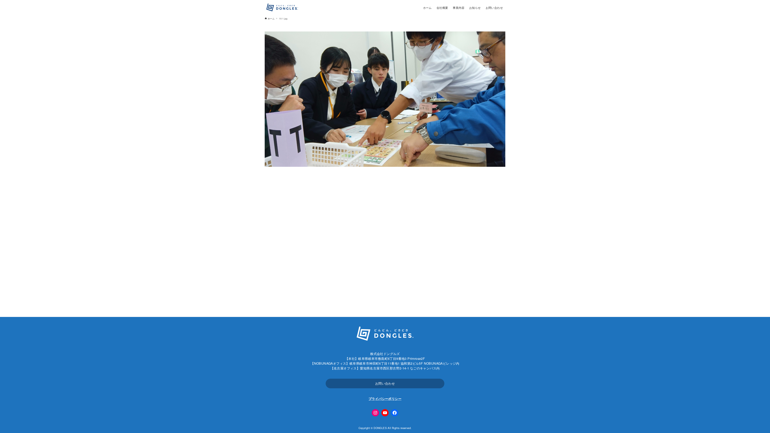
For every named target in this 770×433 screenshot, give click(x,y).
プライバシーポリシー (385, 398)
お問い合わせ (385, 383)
